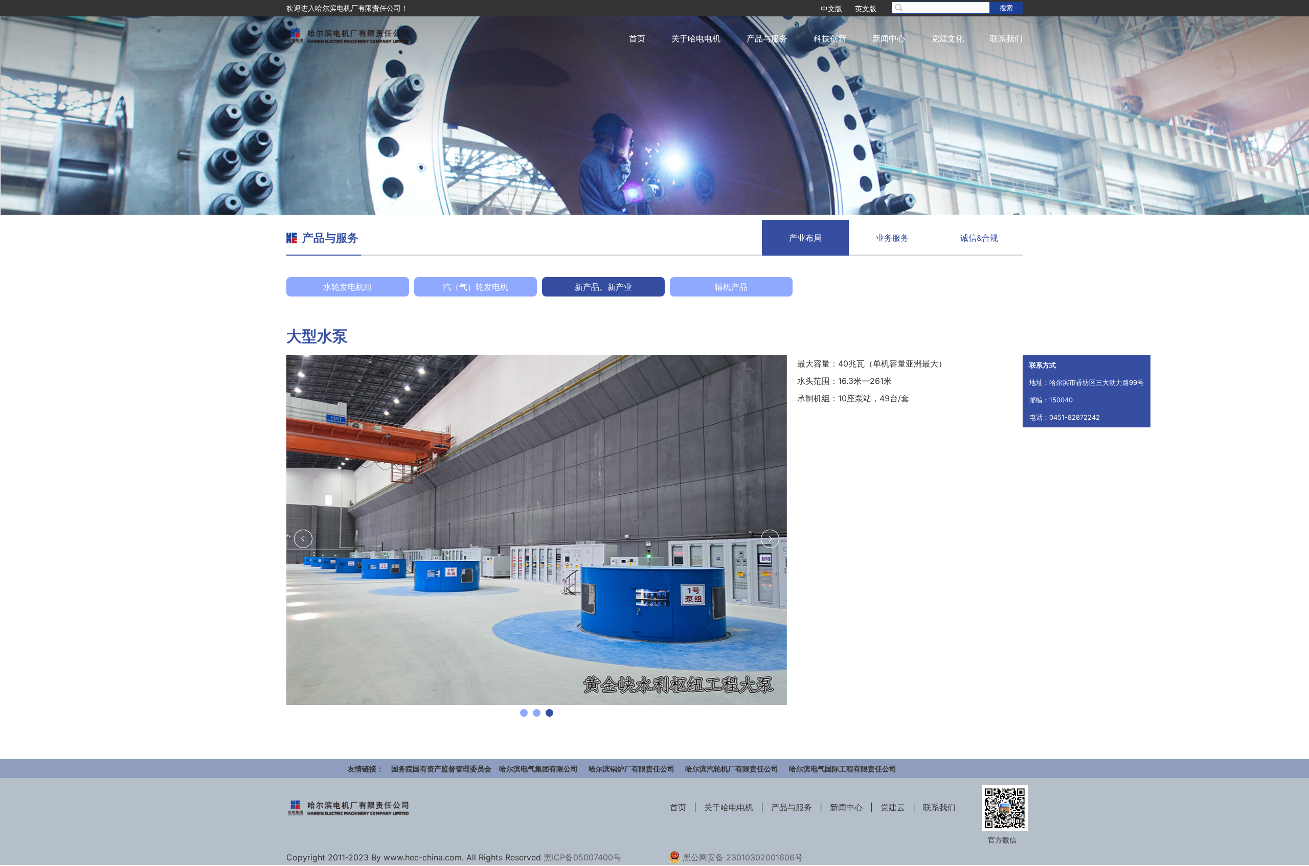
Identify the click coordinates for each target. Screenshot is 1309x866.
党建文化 (947, 38)
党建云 (893, 807)
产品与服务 (767, 38)
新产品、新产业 (603, 287)
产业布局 (805, 238)
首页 (637, 38)
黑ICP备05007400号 (582, 857)
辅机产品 (731, 287)
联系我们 (1006, 38)
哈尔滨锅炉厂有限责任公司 (631, 768)
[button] (524, 713)
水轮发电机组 (347, 287)
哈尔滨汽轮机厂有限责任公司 (731, 768)
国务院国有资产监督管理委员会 (441, 768)
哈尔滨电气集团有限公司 (538, 768)
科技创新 (830, 38)
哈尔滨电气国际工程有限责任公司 (842, 768)
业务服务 (892, 238)
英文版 (865, 8)
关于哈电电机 (695, 38)
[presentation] (303, 539)
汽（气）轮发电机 (475, 287)
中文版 (831, 8)
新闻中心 (888, 38)
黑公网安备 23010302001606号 (743, 857)
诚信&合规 (979, 238)
